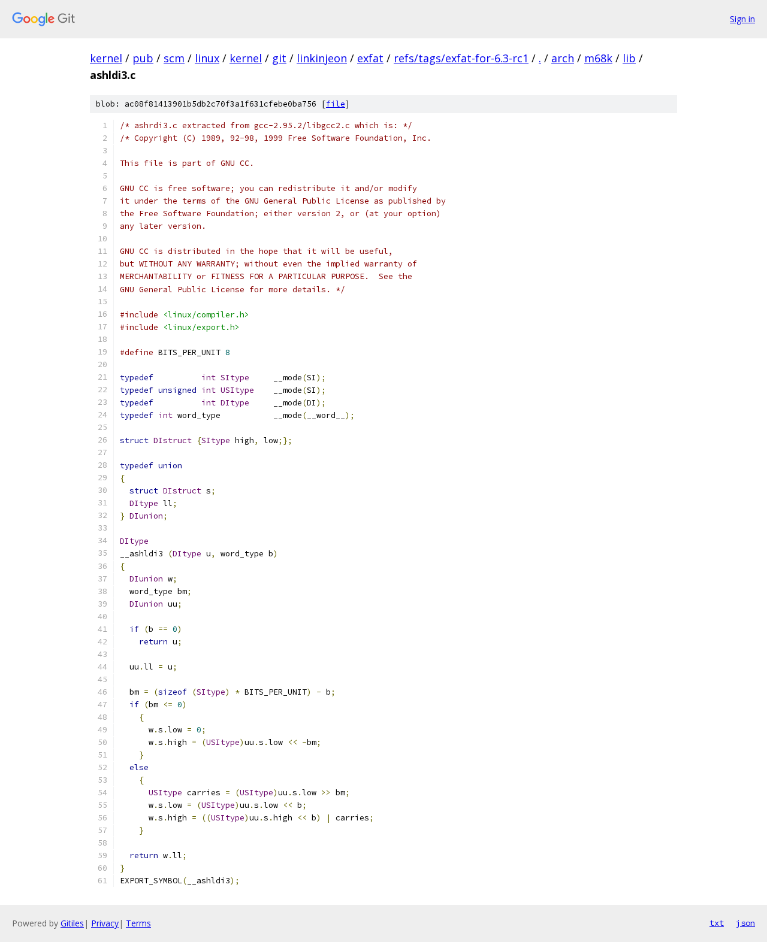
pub (142, 58)
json (745, 922)
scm (174, 58)
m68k (598, 58)
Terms (138, 923)
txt (716, 922)
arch (562, 58)
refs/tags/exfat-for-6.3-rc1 (461, 58)
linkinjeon (322, 58)
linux (207, 58)
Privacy (105, 923)
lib (629, 58)
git (279, 58)
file (335, 104)
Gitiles (72, 923)
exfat (370, 58)
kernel (106, 58)
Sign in (742, 19)
